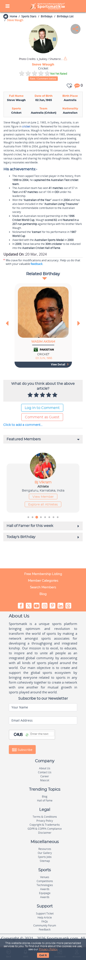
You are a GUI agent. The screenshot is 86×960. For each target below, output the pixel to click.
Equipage (44, 893)
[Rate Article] (55, 395)
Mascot (44, 780)
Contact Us (44, 772)
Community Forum (44, 925)
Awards (44, 889)
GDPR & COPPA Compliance (45, 829)
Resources (44, 849)
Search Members (43, 587)
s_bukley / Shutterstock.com (41, 59)
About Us (44, 768)
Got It (43, 955)
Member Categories (43, 581)
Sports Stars (28, 16)
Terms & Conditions (45, 817)
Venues (44, 877)
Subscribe (24, 750)
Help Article (44, 917)
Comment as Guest (42, 417)
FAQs (44, 921)
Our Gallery (45, 853)
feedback (37, 264)
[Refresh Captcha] (27, 735)
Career (44, 776)
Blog (43, 594)
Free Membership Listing (43, 574)
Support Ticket (45, 913)
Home (13, 16)
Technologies (45, 885)
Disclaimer (44, 833)
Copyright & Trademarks (45, 825)
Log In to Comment (42, 408)
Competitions (45, 881)
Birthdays (46, 16)
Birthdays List (65, 16)
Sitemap (45, 861)
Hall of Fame (44, 800)
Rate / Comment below (43, 78)
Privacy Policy (48, 949)
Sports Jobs (45, 857)
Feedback (44, 929)
